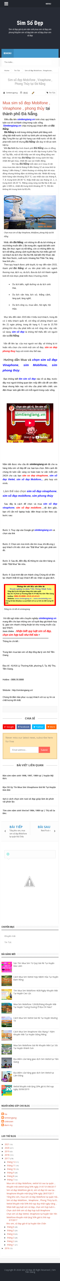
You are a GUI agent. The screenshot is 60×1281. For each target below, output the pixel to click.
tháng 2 (11, 1241)
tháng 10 (11, 1169)
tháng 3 (11, 1237)
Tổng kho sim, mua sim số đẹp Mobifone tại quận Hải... (33, 1196)
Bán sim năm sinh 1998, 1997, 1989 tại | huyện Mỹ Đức (28, 777)
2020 (7, 1147)
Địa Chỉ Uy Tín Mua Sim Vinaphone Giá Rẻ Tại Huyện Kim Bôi (29, 788)
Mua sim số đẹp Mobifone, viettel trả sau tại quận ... (31, 1183)
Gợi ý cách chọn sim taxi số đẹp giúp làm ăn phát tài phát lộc (28, 800)
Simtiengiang (10, 1117)
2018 (7, 1154)
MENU (48, 4)
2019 (7, 1151)
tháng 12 (11, 1162)
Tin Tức (51, 92)
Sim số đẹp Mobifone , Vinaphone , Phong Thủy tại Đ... (32, 1200)
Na (5, 1114)
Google (10, 726)
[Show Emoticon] (8, 854)
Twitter (39, 726)
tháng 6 (11, 1226)
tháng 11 (11, 1165)
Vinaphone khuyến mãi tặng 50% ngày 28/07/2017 (30, 1193)
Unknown (8, 1121)
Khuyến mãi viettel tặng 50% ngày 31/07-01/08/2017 (31, 1186)
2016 (7, 1248)
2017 (7, 1158)
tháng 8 (11, 1176)
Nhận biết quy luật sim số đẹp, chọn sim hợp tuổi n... (31, 1207)
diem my (8, 1125)
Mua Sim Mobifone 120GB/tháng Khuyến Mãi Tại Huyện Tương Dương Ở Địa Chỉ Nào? (34, 1005)
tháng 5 (11, 1230)
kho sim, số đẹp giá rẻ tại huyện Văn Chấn (26, 1223)
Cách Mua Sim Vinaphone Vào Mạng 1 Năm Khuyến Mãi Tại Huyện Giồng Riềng (34, 1033)
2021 (7, 1144)
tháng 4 (11, 1234)
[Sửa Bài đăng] (32, 93)
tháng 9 (11, 1172)
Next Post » (45, 830)
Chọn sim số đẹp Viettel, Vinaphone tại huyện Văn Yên (32, 1213)
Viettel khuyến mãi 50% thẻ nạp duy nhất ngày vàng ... (32, 1203)
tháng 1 (11, 1244)
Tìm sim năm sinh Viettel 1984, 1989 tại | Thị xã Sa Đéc (29, 812)
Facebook (24, 726)
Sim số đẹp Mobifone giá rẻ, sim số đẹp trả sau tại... (31, 1190)
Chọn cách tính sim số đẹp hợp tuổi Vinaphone (28, 1210)
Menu (9, 53)
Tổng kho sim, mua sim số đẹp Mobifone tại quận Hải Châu (18, 833)
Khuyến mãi (9, 936)
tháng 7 (11, 1179)
